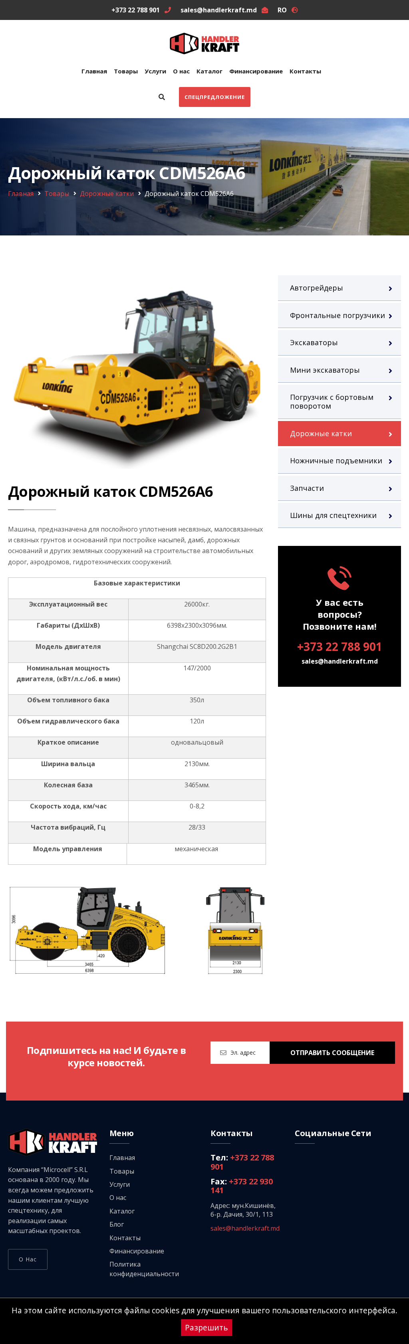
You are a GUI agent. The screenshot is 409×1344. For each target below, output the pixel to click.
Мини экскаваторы (325, 370)
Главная (94, 71)
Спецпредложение (215, 97)
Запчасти (307, 488)
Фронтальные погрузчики (337, 315)
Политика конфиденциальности (144, 1269)
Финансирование (256, 71)
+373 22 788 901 (339, 646)
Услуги (155, 71)
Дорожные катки (107, 193)
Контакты (305, 71)
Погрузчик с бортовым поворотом (331, 401)
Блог (116, 1224)
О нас (181, 71)
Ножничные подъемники (336, 460)
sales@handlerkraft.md (340, 661)
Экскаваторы (314, 342)
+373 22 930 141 (241, 1186)
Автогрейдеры (316, 288)
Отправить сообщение (332, 1052)
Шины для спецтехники (333, 515)
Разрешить (206, 1327)
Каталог (209, 71)
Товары (126, 71)
